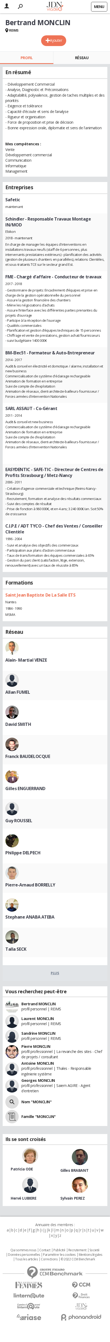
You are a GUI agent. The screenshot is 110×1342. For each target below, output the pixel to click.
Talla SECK (15, 949)
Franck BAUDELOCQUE (27, 756)
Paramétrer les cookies (59, 1255)
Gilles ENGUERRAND (25, 788)
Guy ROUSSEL (18, 821)
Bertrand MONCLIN (38, 1003)
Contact (44, 1250)
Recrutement (77, 1250)
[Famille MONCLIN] (12, 1116)
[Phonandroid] (81, 1317)
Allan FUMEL (17, 692)
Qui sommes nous (23, 1250)
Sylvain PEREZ (72, 1198)
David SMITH (18, 724)
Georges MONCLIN (38, 1080)
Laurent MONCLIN (37, 1018)
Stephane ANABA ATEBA (29, 917)
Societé (94, 1250)
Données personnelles (24, 1255)
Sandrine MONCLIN (38, 1033)
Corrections (49, 1259)
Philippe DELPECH (22, 853)
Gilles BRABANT (74, 1170)
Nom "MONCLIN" (36, 1101)
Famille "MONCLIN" (38, 1116)
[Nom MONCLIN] (12, 1102)
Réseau (81, 57)
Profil (27, 57)
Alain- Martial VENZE (26, 660)
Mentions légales (90, 1255)
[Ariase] (29, 1317)
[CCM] (81, 1285)
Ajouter (56, 40)
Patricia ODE (22, 1169)
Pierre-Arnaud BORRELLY (30, 885)
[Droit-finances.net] (81, 1295)
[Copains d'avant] (29, 1306)
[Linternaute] (29, 1295)
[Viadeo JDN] (81, 1306)
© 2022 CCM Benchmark (78, 1259)
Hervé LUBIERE (24, 1198)
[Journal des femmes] (29, 1285)
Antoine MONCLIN (37, 1063)
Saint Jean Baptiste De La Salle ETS (40, 595)
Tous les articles (26, 1259)
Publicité (59, 1250)
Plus (55, 973)
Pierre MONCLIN (35, 1046)
